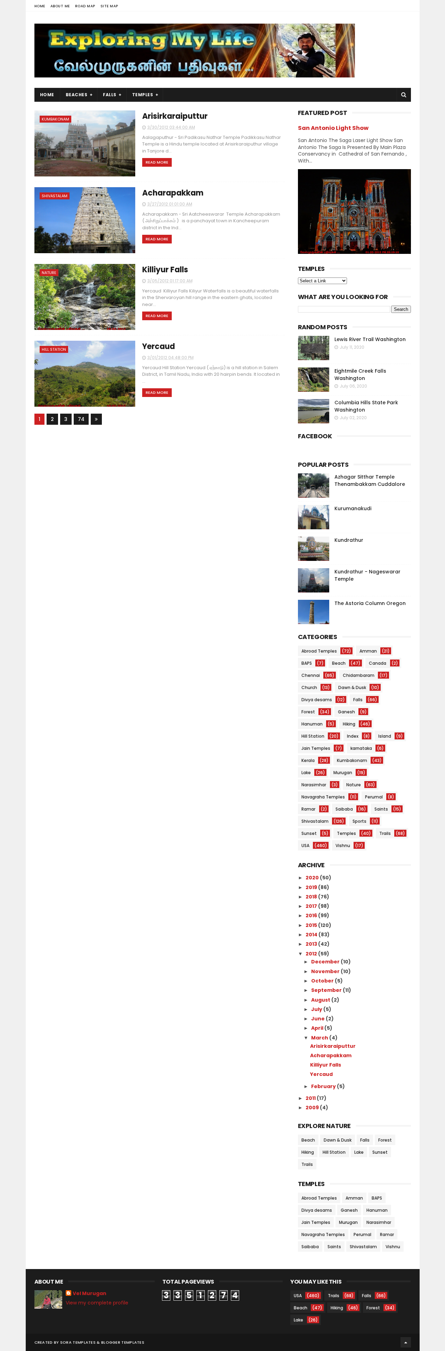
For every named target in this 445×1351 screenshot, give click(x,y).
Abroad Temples (319, 651)
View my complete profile (97, 1302)
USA (305, 845)
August (321, 999)
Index (352, 736)
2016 (312, 915)
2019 (312, 887)
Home (39, 6)
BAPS (306, 663)
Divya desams (316, 700)
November (326, 971)
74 (81, 419)
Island (384, 736)
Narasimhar (313, 785)
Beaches (77, 95)
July (317, 1009)
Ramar (308, 809)
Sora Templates (78, 1342)
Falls (109, 95)
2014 (312, 934)
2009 (313, 1107)
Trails (385, 833)
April (317, 1028)
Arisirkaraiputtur (175, 116)
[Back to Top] (405, 1342)
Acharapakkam (172, 193)
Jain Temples (315, 748)
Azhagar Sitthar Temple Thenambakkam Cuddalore (369, 480)
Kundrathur (348, 540)
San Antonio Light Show (333, 128)
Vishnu (342, 845)
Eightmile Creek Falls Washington (360, 374)
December (326, 961)
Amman (368, 651)
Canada (377, 663)
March (320, 1037)
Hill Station (54, 349)
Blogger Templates (122, 1342)
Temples (142, 95)
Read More (157, 162)
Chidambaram (358, 675)
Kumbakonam (55, 119)
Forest (308, 712)
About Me (60, 6)
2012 (312, 953)
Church (309, 687)
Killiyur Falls (165, 269)
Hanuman (312, 724)
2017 (312, 906)
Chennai (310, 675)
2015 (312, 925)
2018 (312, 896)
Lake (306, 773)
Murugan (342, 773)
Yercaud (158, 346)
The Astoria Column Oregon (370, 603)
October (323, 980)
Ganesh (346, 712)
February (324, 1086)
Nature (49, 272)
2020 (313, 877)
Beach (339, 663)
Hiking (349, 724)
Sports (359, 821)
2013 (312, 943)
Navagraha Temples (323, 797)
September (327, 990)
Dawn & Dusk (352, 687)
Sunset (309, 833)
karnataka (361, 748)
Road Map (85, 6)
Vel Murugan (89, 1293)
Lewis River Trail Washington (370, 339)
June (318, 1018)
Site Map (109, 6)
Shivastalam (54, 196)
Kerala (308, 760)
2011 (311, 1098)
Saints (381, 809)
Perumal (374, 797)
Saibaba (344, 809)
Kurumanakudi (352, 508)
